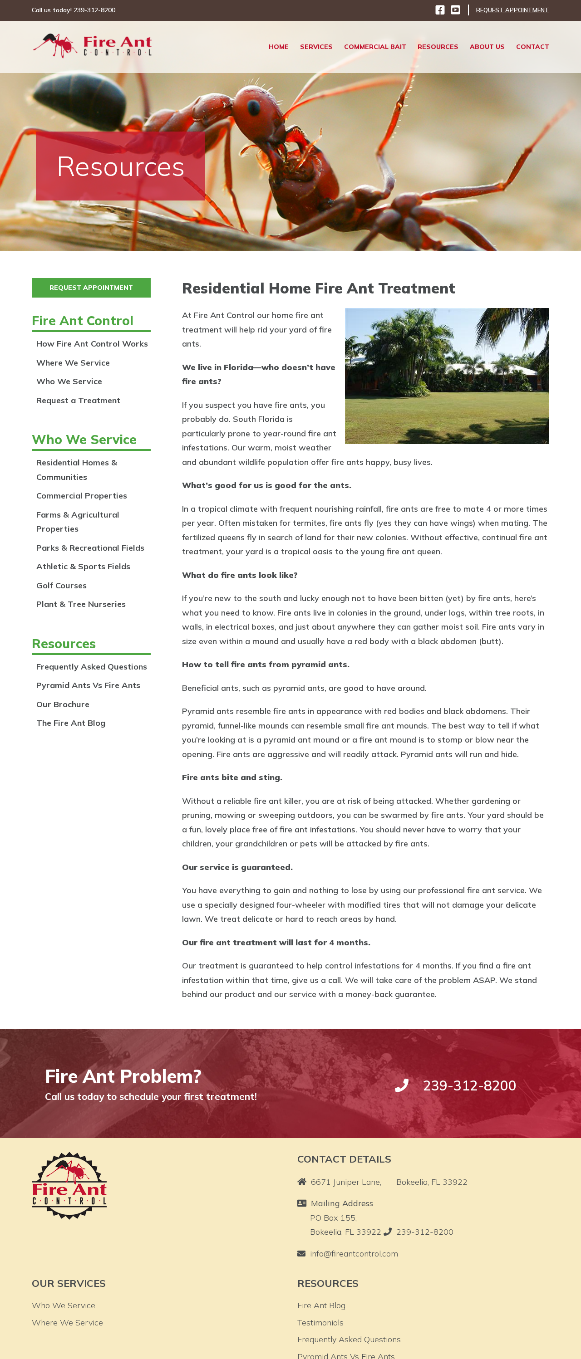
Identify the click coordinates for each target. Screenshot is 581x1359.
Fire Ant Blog (321, 1305)
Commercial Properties (81, 495)
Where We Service (73, 362)
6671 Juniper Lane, (389, 1182)
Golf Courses (61, 585)
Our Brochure (62, 704)
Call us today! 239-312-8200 (73, 10)
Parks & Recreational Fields (90, 548)
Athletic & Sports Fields (83, 566)
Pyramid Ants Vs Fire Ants (88, 685)
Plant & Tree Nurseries (81, 604)
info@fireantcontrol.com (354, 1253)
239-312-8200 (424, 1232)
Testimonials (320, 1322)
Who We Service (69, 381)
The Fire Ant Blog (70, 723)
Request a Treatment (78, 400)
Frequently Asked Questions (91, 666)
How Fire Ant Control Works (92, 343)
